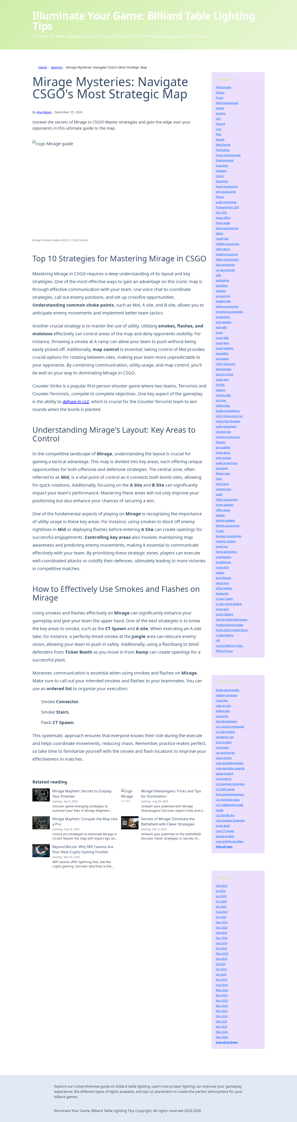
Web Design (223, 145)
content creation (226, 541)
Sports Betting (224, 614)
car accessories (225, 270)
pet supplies (223, 447)
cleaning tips (223, 432)
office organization (227, 259)
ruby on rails (223, 706)
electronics (222, 583)
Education (222, 181)
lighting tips (223, 405)
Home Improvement (228, 155)
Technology (223, 150)
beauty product (225, 836)
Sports (220, 176)
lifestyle (220, 442)
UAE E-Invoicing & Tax (229, 416)
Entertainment (224, 160)
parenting (222, 468)
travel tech (222, 567)
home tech (222, 609)
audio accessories (227, 463)
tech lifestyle (223, 578)
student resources (227, 254)
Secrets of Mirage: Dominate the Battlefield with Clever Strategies (168, 821)
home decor (223, 452)
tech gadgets (224, 322)
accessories (223, 296)
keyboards (222, 593)
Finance (220, 124)
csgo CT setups (225, 831)
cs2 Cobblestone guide (229, 805)
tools (219, 479)
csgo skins (222, 716)
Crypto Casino (224, 599)
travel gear (222, 343)
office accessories (227, 499)
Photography (223, 87)
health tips (222, 238)
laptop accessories (227, 306)
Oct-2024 (221, 901)
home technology (226, 552)
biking (219, 233)
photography (223, 369)
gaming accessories (228, 437)
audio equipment (226, 426)
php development (226, 721)
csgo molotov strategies (230, 820)
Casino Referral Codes (229, 646)
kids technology (225, 265)
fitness (220, 197)
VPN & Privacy (224, 651)
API (218, 640)
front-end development (230, 794)
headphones (223, 562)
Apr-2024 (221, 948)
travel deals (223, 826)
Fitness (220, 92)
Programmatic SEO (227, 207)
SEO (218, 118)
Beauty (220, 139)
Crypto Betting (224, 635)
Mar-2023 (222, 1000)
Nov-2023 (222, 995)
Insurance (222, 165)
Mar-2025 (222, 1032)
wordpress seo (225, 737)
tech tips (221, 400)
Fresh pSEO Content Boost (232, 630)
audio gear (222, 379)
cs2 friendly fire (225, 815)
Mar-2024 (222, 1006)
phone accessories (227, 228)
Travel (219, 98)
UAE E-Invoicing (225, 364)
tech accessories (226, 192)
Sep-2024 (221, 943)
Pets (218, 134)
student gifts (223, 301)
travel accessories (227, 186)
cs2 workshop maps (228, 799)
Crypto (220, 531)
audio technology (226, 202)
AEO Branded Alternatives (231, 619)
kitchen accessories (228, 526)
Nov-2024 (222, 922)
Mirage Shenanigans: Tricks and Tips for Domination (171, 794)
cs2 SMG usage (225, 789)
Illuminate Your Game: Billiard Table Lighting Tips (143, 20)
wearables (222, 353)
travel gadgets (224, 348)
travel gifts (222, 338)
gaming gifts (223, 395)
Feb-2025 (221, 1021)
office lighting (224, 588)
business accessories (229, 536)
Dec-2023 (222, 927)
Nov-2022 (222, 1011)
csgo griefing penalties (229, 841)
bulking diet (223, 711)
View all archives (227, 1042)
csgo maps (222, 747)
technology (222, 280)
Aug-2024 (222, 985)
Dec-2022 (222, 938)
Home (42, 67)
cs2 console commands (230, 726)
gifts (218, 275)
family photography (227, 690)
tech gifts (221, 327)
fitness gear (223, 473)
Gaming (56, 67)
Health (220, 108)
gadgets (221, 291)
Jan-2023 (221, 896)
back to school (224, 374)
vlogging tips (223, 489)
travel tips (222, 546)
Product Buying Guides (229, 625)
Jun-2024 (221, 917)
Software (221, 171)
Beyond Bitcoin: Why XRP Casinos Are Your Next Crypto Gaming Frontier (82, 849)
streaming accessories (229, 312)
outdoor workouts (226, 695)
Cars (219, 129)
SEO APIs (221, 212)
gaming (220, 390)
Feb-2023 (221, 933)
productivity (223, 317)
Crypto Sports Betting (229, 604)
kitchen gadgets (225, 520)
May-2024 (222, 990)
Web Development (227, 103)
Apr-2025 (221, 1026)
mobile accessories (227, 244)
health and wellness (228, 411)
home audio (223, 223)
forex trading (224, 742)
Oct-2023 (221, 969)
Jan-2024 (221, 974)
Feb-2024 (221, 886)
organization (223, 557)
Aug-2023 (222, 912)
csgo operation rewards (230, 768)
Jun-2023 (221, 906)
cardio (220, 810)
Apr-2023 (221, 980)
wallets (220, 572)
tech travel (222, 484)
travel (219, 332)
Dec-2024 (222, 1016)
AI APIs (220, 385)
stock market (224, 758)
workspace (222, 359)
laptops (220, 515)
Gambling (222, 285)
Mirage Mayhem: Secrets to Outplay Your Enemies (82, 794)
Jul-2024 (221, 891)
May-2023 (222, 953)
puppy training (224, 773)
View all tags (224, 846)
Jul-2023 (221, 964)
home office (223, 218)
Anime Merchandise (228, 421)
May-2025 (222, 1037)
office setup (223, 510)
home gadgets (224, 505)
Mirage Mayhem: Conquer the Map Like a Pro (84, 821)
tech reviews (223, 458)
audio (219, 494)
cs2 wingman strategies (230, 784)
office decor (223, 249)
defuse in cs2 (76, 401)
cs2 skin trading (225, 732)
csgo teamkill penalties (230, 763)
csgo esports (223, 779)
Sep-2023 (221, 959)
